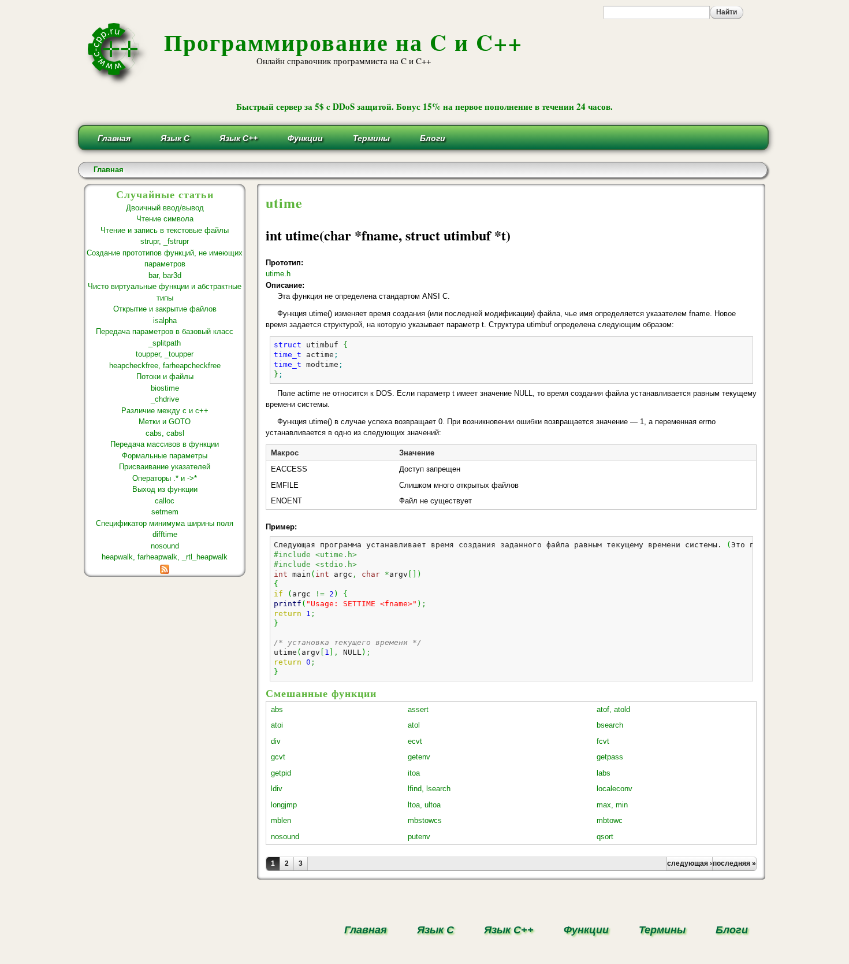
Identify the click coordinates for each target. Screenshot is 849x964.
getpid (281, 773)
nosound (165, 546)
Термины (371, 138)
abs (277, 709)
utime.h (278, 273)
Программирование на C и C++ (343, 42)
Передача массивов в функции (164, 444)
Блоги (432, 138)
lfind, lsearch (429, 788)
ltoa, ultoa (424, 804)
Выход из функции (165, 489)
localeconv (614, 788)
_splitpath (164, 343)
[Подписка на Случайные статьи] (164, 568)
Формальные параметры (164, 455)
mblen (281, 820)
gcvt (278, 756)
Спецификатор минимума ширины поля (164, 523)
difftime (164, 534)
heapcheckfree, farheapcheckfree (165, 365)
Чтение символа (164, 218)
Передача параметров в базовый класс (164, 331)
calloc (164, 500)
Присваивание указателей (164, 466)
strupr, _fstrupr (164, 241)
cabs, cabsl (165, 433)
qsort (605, 836)
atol (414, 725)
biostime (165, 388)
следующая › (689, 863)
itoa (414, 773)
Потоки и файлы (164, 376)
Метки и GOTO (165, 421)
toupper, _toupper (164, 354)
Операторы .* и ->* (164, 478)
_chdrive (165, 399)
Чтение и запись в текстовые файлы (164, 230)
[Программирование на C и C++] (118, 83)
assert (418, 709)
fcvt (603, 741)
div (276, 741)
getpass (610, 756)
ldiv (276, 788)
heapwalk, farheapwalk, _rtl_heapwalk (165, 557)
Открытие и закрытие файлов (165, 309)
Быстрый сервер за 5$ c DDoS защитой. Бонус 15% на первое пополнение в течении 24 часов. (424, 106)
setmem (164, 511)
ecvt (415, 741)
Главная (114, 138)
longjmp (284, 804)
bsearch (610, 725)
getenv (419, 756)
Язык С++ (238, 138)
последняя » (734, 863)
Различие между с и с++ (164, 410)
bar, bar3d (164, 275)
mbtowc (610, 820)
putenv (419, 836)
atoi (277, 725)
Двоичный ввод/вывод (165, 207)
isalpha (165, 320)
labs (603, 773)
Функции (305, 138)
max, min (612, 804)
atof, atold (613, 709)
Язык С (175, 138)
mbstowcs (425, 820)
